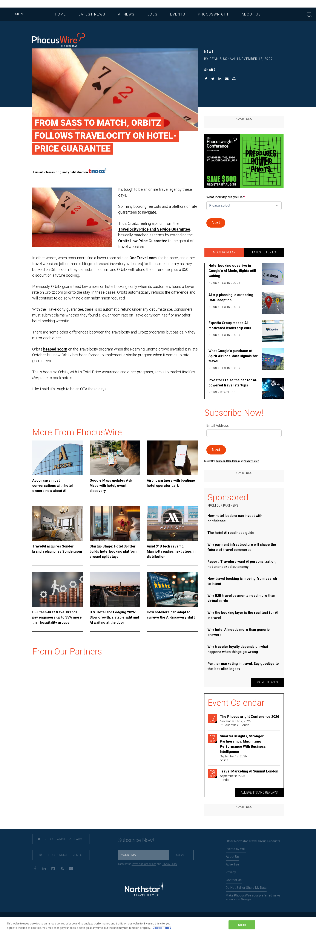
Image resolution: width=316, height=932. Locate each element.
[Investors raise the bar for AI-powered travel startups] (272, 388)
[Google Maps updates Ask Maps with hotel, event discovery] (115, 457)
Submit (181, 855)
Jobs (152, 14)
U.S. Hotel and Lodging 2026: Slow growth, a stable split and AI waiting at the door (114, 617)
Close (242, 924)
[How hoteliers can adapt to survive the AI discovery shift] (172, 589)
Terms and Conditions (227, 461)
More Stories (267, 682)
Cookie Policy (161, 927)
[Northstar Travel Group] (145, 889)
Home (60, 14)
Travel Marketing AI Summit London (249, 771)
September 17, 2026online (233, 758)
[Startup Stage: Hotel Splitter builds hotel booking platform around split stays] (115, 523)
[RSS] (62, 868)
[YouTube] (71, 868)
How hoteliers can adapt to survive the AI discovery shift (171, 614)
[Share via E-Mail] (227, 79)
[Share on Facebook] (206, 79)
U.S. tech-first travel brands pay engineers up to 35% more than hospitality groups (57, 617)
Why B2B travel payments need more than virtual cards (241, 598)
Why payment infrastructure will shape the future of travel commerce (241, 547)
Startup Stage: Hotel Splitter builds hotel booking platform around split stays (113, 551)
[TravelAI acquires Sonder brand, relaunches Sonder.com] (57, 523)
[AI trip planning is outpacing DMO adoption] (272, 303)
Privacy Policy (169, 863)
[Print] (234, 79)
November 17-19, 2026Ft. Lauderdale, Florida (235, 723)
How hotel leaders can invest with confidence (234, 518)
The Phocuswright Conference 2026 (249, 717)
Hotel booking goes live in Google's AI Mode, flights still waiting (232, 271)
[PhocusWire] (58, 40)
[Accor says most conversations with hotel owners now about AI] (57, 457)
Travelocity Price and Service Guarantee (154, 229)
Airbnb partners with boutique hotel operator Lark (171, 483)
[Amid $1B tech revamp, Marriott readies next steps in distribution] (172, 523)
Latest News (92, 14)
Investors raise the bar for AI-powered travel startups (233, 382)
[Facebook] (35, 868)
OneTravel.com (143, 258)
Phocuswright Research (64, 839)
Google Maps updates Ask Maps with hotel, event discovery (111, 485)
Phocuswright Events (64, 855)
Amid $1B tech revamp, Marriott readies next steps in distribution (171, 551)
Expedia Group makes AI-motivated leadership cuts (230, 325)
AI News (126, 14)
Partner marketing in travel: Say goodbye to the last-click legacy (243, 666)
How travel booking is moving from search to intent (242, 581)
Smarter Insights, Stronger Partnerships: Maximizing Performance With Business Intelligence (243, 744)
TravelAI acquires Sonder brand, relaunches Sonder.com (57, 549)
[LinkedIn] (44, 868)
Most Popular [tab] (224, 252)
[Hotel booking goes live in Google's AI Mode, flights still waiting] (272, 274)
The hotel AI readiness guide (230, 533)
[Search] (309, 14)
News (209, 51)
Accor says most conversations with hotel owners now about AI (52, 485)
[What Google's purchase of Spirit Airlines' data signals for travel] (272, 359)
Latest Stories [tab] (264, 252)
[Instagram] (53, 868)
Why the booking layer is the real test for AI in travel (242, 615)
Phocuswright (213, 14)
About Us (251, 14)
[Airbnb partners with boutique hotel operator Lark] (172, 457)
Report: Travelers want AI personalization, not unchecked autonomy (241, 564)
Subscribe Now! (136, 840)
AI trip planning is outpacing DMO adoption (231, 297)
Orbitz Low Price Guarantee (143, 241)
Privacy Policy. (251, 461)
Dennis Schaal (223, 58)
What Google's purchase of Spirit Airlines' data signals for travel (233, 356)
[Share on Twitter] (213, 79)
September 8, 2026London (232, 778)
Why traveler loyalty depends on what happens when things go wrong (237, 649)
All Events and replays (259, 792)
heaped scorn (55, 349)
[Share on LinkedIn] (220, 79)
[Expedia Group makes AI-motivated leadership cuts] (272, 331)
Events (177, 14)
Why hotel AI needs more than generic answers (238, 632)
